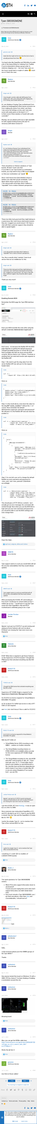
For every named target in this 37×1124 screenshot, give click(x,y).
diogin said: (6, 93)
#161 (34, 46)
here (5, 709)
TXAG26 (11, 644)
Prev (12, 1081)
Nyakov (10, 79)
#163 (34, 139)
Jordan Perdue (13, 614)
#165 (34, 295)
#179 (34, 1037)
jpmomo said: (7, 52)
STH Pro (4, 1098)
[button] (3, 14)
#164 (34, 242)
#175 (34, 915)
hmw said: (6, 844)
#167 (34, 583)
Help (28, 1101)
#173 (34, 838)
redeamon (11, 964)
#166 (34, 560)
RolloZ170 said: (7, 730)
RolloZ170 (11, 669)
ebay (28, 896)
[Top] (2, 1104)
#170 (34, 677)
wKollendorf (12, 936)
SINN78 (10, 552)
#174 (34, 876)
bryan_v (10, 868)
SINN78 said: (6, 588)
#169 (34, 652)
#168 (34, 623)
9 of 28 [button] (18, 1081)
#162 (34, 87)
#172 (34, 789)
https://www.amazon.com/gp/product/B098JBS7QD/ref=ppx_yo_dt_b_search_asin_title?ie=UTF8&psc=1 (18, 1044)
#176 (34, 944)
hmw (3, 23)
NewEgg (21, 806)
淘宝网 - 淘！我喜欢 (9, 191)
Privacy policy (22, 1101)
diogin (10, 130)
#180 (34, 1070)
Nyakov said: (6, 144)
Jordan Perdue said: (8, 794)
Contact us (5, 1101)
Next (24, 1081)
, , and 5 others (16, 544)
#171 (34, 724)
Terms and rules (13, 1101)
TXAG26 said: (7, 682)
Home (32, 1101)
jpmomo (11, 1062)
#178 (34, 995)
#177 (34, 972)
